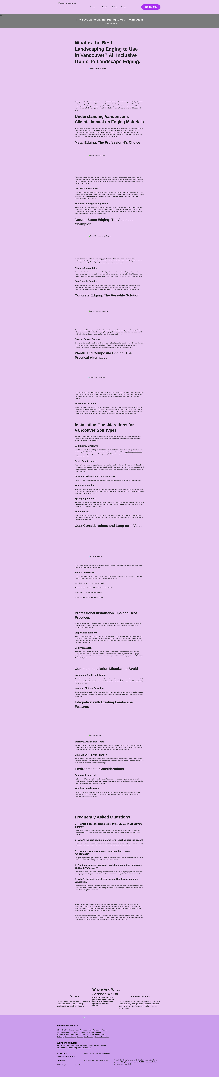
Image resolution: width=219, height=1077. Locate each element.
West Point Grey (125, 1004)
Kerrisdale (155, 1004)
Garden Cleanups (88, 1045)
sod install (135, 885)
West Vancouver (142, 1001)
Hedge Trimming (77, 1004)
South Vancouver (125, 1006)
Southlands (88, 1037)
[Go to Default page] (160, 1074)
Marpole (80, 1037)
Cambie (126, 1001)
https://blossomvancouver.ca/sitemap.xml (96, 1060)
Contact (114, 7)
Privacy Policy (78, 1065)
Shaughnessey (137, 1004)
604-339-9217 (151, 7)
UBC (120, 1001)
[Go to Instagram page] (151, 1074)
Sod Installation (75, 1001)
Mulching (81, 1006)
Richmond (147, 1004)
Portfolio (104, 7)
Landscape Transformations (66, 1006)
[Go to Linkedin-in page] (156, 1074)
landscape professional (97, 906)
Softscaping (72, 1048)
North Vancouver (155, 1001)
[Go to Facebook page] (147, 1074)
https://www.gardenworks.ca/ (133, 452)
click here (124, 919)
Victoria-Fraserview (102, 1037)
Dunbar (132, 1001)
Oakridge (60, 1037)
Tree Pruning (86, 1001)
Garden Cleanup (62, 1001)
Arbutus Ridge (70, 1037)
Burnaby (154, 1006)
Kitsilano (147, 1006)
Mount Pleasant (124, 1008)
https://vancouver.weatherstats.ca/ (109, 132)
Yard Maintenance (64, 1004)
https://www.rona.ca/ (81, 396)
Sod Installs (100, 1045)
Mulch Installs (76, 1045)
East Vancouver (137, 1006)
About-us (123, 7)
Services (92, 7)
